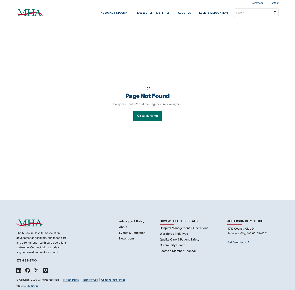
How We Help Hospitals (153, 12)
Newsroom (256, 3)
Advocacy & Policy (114, 12)
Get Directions (236, 242)
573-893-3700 (26, 260)
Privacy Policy (71, 279)
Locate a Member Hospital (178, 251)
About (123, 227)
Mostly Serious (30, 286)
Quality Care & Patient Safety (179, 239)
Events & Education (213, 12)
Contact (274, 3)
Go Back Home (147, 116)
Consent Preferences (113, 279)
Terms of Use (90, 279)
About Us (184, 12)
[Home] (29, 12)
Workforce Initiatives (174, 234)
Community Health (172, 245)
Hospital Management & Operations (184, 228)
